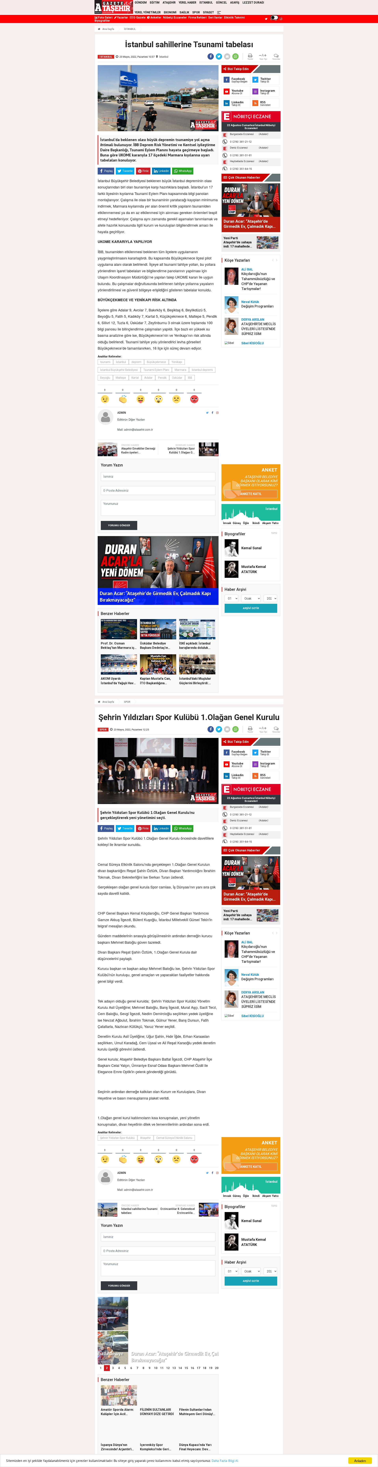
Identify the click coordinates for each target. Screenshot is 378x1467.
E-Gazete (139, 17)
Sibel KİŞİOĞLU (252, 343)
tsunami (105, 362)
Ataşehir (145, 1137)
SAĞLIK (184, 12)
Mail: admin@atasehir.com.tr (135, 429)
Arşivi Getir (251, 608)
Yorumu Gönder (119, 525)
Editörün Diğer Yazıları (131, 419)
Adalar (148, 377)
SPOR (196, 12)
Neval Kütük (250, 302)
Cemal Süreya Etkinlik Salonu (174, 1137)
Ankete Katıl (251, 494)
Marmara (180, 369)
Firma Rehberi (197, 17)
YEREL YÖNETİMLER (148, 12)
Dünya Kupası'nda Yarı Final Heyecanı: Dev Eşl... (195, 1449)
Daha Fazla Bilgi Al (225, 1461)
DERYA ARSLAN (252, 319)
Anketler (155, 17)
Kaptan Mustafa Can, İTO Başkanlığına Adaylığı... (155, 683)
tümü (274, 533)
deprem (136, 362)
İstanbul (163, 56)
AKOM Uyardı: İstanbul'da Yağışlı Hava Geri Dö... (118, 683)
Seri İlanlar (215, 17)
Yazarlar (122, 17)
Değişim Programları (257, 306)
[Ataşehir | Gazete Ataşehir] (113, 7)
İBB (190, 377)
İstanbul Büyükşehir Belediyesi (119, 369)
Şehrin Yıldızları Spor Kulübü (117, 1137)
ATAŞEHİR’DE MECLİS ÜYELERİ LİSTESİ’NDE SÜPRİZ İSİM (258, 329)
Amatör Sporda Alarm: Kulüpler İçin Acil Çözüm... (117, 1414)
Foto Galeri (105, 17)
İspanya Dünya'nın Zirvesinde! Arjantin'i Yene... (116, 1449)
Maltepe (121, 377)
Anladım (360, 1460)
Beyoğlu (105, 377)
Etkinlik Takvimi (234, 17)
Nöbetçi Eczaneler (175, 17)
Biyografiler (102, 20)
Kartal (135, 377)
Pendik (162, 377)
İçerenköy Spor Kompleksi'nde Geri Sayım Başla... (154, 1449)
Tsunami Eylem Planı (156, 369)
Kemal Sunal (251, 548)
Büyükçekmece (156, 362)
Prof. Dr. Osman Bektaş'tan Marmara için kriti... (119, 648)
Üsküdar (177, 377)
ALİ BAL (247, 269)
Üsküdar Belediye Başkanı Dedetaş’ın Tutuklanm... (154, 648)
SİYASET (208, 12)
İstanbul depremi (202, 369)
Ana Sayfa (108, 29)
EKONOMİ (170, 12)
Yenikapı (176, 362)
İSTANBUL (130, 29)
